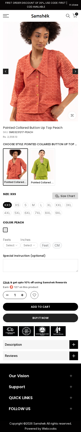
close (74, 5)
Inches (25, 240)
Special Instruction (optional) (24, 256)
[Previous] (5, 71)
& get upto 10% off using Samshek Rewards (35, 282)
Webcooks (49, 428)
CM (57, 245)
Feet (45, 245)
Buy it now (40, 318)
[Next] (75, 71)
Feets (7, 240)
